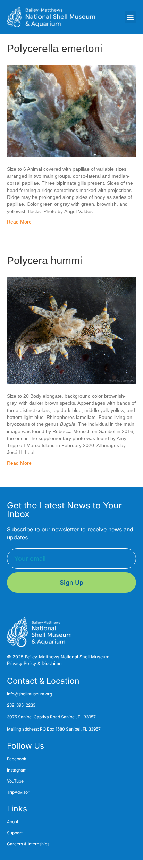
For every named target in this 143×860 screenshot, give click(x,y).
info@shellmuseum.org (29, 694)
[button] (130, 17)
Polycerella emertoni (54, 48)
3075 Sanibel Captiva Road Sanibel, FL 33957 (51, 716)
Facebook (16, 758)
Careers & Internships (28, 843)
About (12, 821)
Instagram (17, 770)
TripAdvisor (18, 792)
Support (15, 832)
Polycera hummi (44, 260)
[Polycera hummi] (71, 329)
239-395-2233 (21, 705)
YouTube (15, 781)
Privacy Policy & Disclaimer (35, 663)
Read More (19, 222)
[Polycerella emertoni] (71, 110)
